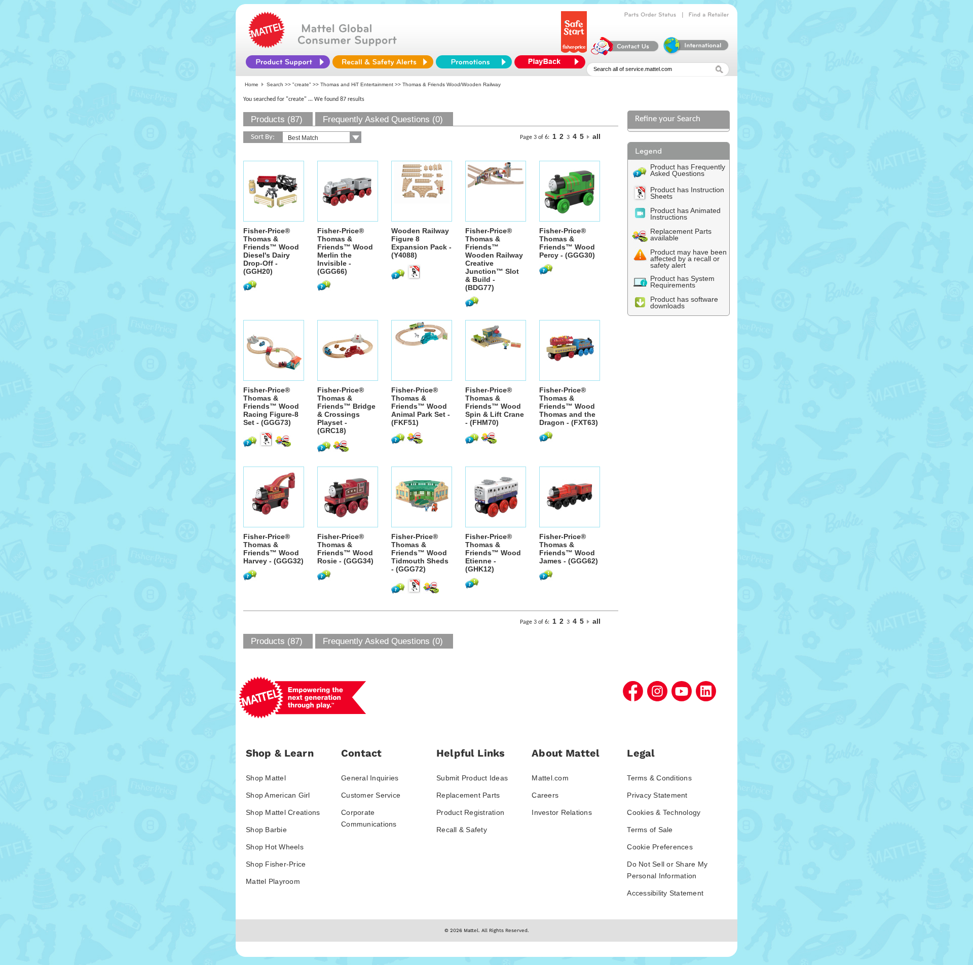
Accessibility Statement (665, 893)
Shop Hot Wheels (275, 847)
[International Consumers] (695, 53)
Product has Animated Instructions (685, 213)
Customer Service (370, 795)
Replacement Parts (468, 795)
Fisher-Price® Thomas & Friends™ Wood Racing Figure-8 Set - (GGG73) (271, 406)
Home (251, 84)
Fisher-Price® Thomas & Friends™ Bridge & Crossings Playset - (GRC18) (346, 410)
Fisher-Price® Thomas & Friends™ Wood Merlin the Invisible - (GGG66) (345, 251)
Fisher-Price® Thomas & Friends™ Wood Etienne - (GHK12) (493, 552)
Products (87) (277, 119)
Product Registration (470, 812)
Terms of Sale (649, 830)
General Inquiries (369, 778)
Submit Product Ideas (472, 778)
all (596, 136)
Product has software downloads (684, 302)
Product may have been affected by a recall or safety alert (688, 258)
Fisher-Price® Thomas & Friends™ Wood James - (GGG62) (568, 548)
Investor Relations (562, 812)
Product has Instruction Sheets (687, 193)
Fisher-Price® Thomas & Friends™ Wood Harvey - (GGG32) (273, 548)
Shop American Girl (278, 795)
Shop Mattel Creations (283, 812)
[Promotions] (474, 61)
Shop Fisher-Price (276, 864)
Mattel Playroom (273, 881)
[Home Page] (266, 46)
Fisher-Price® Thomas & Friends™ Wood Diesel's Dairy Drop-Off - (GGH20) (271, 251)
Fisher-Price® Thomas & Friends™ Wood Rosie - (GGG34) (345, 548)
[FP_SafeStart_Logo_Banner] (575, 53)
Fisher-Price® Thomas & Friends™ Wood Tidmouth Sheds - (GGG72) (419, 552)
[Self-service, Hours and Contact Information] (625, 53)
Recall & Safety (461, 830)
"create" (301, 84)
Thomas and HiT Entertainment (356, 84)
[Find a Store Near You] (709, 14)
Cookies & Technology (663, 812)
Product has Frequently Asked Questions (687, 170)
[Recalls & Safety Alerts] (382, 61)
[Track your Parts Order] (650, 14)
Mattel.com (550, 778)
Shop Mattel (266, 778)
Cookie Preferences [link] (660, 847)
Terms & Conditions (659, 778)
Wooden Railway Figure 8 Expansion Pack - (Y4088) (421, 243)
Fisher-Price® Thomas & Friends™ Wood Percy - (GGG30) (567, 243)
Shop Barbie (266, 830)
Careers (545, 795)
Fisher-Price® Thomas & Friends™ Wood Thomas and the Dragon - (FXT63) (568, 406)
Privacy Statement (657, 795)
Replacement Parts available (681, 234)
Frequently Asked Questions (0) (383, 119)
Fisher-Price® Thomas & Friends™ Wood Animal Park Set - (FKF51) (420, 406)
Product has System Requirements (682, 281)
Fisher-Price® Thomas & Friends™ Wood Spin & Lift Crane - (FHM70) (494, 406)
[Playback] (552, 61)
